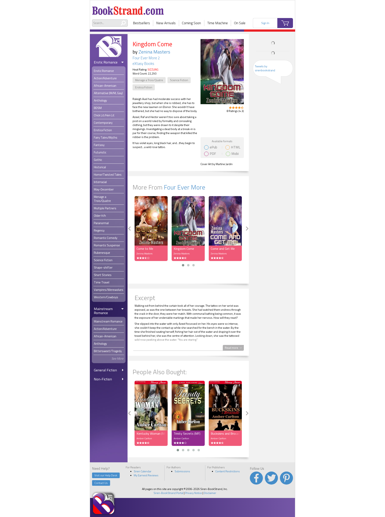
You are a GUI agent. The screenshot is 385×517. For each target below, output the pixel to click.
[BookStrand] (128, 9)
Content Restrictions (227, 471)
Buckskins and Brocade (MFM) (225, 433)
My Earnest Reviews (146, 475)
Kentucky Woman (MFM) (151, 433)
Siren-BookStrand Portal (168, 493)
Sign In (265, 23)
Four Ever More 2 (146, 58)
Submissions (182, 471)
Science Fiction (179, 80)
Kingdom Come (184, 249)
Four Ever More (184, 187)
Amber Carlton (144, 438)
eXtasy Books (143, 63)
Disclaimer (210, 493)
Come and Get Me (223, 249)
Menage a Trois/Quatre (149, 80)
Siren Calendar (142, 471)
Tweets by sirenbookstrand (265, 68)
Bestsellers (141, 23)
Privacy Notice (193, 493)
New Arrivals (166, 23)
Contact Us (101, 483)
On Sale (239, 23)
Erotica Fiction (143, 87)
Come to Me (145, 249)
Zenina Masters (154, 51)
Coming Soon (191, 23)
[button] (183, 265)
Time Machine (217, 23)
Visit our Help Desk (105, 475)
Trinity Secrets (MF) (187, 433)
